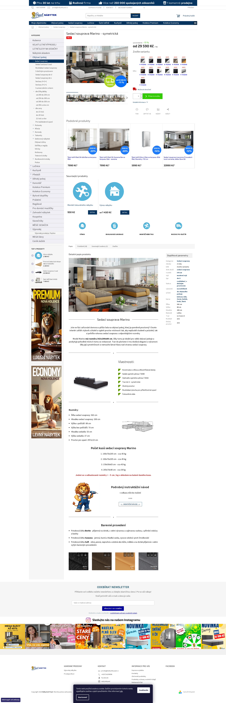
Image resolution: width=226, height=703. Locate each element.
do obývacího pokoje (182, 292)
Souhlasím (143, 690)
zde (121, 691)
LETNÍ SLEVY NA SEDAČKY (45, 49)
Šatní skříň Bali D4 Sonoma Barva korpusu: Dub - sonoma (112, 158)
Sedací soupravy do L (43, 78)
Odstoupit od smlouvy (10, 700)
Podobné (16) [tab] (82, 246)
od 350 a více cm (42, 105)
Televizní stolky (41, 155)
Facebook (104, 678)
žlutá (184, 301)
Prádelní (37, 200)
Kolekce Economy (41, 191)
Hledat (135, 16)
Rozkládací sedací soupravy (46, 68)
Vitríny (37, 149)
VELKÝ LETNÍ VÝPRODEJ (44, 44)
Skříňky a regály (41, 145)
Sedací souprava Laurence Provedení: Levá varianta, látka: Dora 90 (178, 158)
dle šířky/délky (41, 91)
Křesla (37, 128)
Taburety (38, 135)
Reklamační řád (137, 682)
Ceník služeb (39, 241)
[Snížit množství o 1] (141, 97)
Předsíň (36, 174)
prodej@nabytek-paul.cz (110, 671)
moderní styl (182, 275)
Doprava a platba (95, 8)
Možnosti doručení (144, 89)
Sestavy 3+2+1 (41, 81)
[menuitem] (39, 23)
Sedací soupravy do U (43, 74)
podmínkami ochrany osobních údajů (123, 613)
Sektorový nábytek (42, 139)
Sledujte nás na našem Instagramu (116, 620)
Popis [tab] (71, 246)
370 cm (179, 273)
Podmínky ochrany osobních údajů (144, 679)
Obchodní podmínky (125, 8)
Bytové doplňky (40, 195)
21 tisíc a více (41, 118)
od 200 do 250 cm (43, 95)
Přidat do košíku (154, 96)
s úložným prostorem (182, 283)
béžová (180, 297)
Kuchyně (37, 170)
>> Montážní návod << (130, 504)
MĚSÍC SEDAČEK (40, 225)
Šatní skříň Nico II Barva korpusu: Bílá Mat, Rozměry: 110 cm (146, 158)
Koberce (37, 40)
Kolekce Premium (41, 187)
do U (178, 278)
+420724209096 (106, 674)
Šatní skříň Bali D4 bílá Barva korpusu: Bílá (82, 158)
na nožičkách (182, 289)
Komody (38, 132)
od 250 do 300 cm (43, 98)
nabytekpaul (105, 681)
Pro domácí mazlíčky (43, 208)
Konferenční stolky (42, 159)
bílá (185, 297)
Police (37, 162)
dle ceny (38, 108)
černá (179, 299)
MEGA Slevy (38, 237)
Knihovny (38, 152)
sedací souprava (183, 270)
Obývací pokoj (39, 57)
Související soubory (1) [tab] (100, 246)
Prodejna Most (69, 674)
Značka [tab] (115, 246)
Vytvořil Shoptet (189, 692)
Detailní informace (139, 102)
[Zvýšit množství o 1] (141, 94)
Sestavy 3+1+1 (41, 84)
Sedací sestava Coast (43, 64)
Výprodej (37, 229)
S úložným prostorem (44, 71)
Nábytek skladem (41, 53)
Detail (92, 212)
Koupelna (37, 216)
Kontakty (109, 8)
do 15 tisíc (40, 112)
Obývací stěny (40, 142)
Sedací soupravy (41, 61)
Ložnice (36, 166)
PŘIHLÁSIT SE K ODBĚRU (113, 608)
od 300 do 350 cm (43, 101)
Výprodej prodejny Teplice (45, 233)
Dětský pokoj (39, 178)
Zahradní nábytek (41, 212)
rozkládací (181, 281)
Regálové (37, 204)
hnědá (184, 299)
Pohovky (38, 125)
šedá (179, 301)
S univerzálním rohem (44, 88)
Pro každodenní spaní (44, 122)
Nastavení (82, 697)
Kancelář (37, 183)
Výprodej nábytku (70, 670)
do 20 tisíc (40, 115)
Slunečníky (38, 221)
